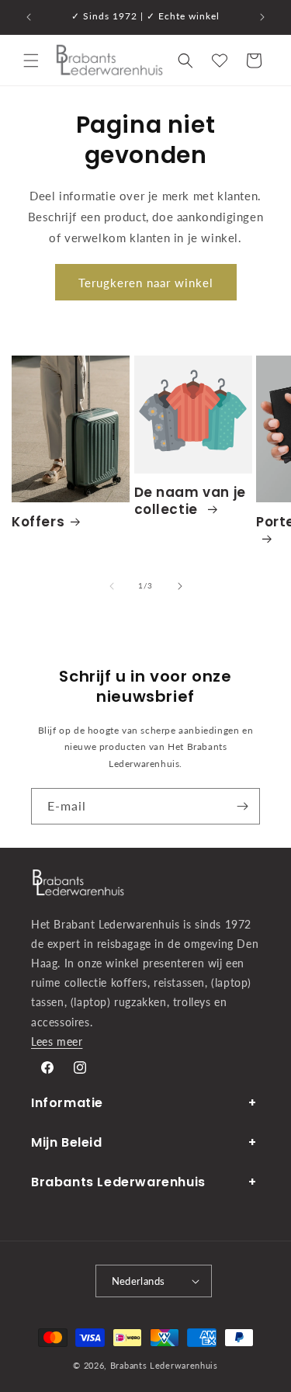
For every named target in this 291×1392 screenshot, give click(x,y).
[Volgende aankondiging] (262, 17)
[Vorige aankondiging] (29, 17)
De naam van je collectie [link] (190, 501)
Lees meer (56, 1041)
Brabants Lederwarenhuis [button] (118, 1182)
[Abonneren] (242, 806)
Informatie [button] (67, 1103)
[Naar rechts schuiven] (180, 586)
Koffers (38, 521)
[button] (31, 60)
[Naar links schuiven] (112, 586)
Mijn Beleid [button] (66, 1142)
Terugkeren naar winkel (145, 283)
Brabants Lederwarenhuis (164, 1365)
